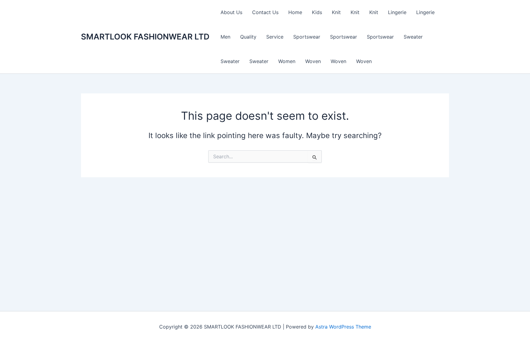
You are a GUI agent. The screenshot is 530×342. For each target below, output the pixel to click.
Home (295, 12)
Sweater (413, 37)
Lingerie (397, 12)
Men (225, 37)
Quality (248, 37)
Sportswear (306, 37)
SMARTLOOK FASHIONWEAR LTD (145, 36)
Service (274, 37)
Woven (313, 61)
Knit (336, 12)
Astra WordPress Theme (343, 327)
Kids (317, 12)
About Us (231, 12)
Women (286, 61)
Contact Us (265, 12)
